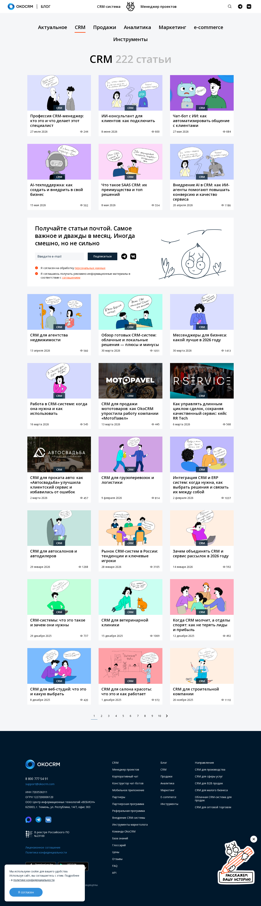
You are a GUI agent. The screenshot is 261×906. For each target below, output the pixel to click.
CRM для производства (210, 769)
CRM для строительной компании (196, 691)
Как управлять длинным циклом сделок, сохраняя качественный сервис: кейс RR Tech (200, 411)
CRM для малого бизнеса (211, 790)
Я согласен (26, 892)
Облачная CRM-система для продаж (213, 798)
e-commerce (208, 27)
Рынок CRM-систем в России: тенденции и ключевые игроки (129, 556)
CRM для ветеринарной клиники (124, 622)
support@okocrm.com (39, 784)
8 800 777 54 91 (36, 778)
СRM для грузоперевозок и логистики (127, 480)
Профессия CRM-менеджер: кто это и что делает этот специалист (57, 120)
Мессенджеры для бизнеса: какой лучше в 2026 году (200, 337)
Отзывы (117, 859)
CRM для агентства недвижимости (49, 337)
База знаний (120, 838)
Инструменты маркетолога (130, 824)
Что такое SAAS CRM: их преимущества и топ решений (124, 189)
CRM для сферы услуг (209, 776)
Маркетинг (172, 27)
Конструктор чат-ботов (127, 783)
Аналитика (137, 27)
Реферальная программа (128, 811)
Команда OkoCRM (123, 831)
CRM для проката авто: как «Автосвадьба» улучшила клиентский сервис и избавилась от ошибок (56, 484)
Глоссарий (119, 845)
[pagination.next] (166, 716)
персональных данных (90, 268)
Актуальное (52, 27)
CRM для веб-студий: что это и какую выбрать (58, 691)
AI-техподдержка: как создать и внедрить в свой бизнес (56, 189)
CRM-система (109, 6)
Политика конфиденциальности (46, 852)
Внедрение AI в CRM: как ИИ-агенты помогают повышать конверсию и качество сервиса (201, 192)
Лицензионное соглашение (42, 847)
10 (159, 716)
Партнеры (118, 797)
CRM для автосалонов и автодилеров (53, 553)
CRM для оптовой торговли (213, 807)
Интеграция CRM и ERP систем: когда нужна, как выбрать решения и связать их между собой (201, 484)
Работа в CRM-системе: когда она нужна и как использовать (58, 408)
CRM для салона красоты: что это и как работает (126, 691)
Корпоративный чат (125, 776)
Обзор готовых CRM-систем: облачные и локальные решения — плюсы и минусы (130, 340)
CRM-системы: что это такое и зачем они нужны (57, 622)
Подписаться (102, 256)
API (114, 872)
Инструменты (130, 39)
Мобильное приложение (128, 790)
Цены (115, 852)
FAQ (115, 866)
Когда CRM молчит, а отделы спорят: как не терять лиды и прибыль (201, 625)
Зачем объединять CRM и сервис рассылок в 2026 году (201, 553)
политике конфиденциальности (33, 880)
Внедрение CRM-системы (128, 817)
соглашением (71, 277)
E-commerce (168, 797)
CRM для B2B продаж (209, 783)
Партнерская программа (128, 804)
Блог (163, 762)
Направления (204, 762)
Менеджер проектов (158, 6)
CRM (80, 27)
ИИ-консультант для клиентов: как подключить (128, 118)
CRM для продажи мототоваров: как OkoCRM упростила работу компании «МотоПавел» (129, 411)
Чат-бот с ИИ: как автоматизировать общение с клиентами (201, 120)
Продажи (104, 27)
